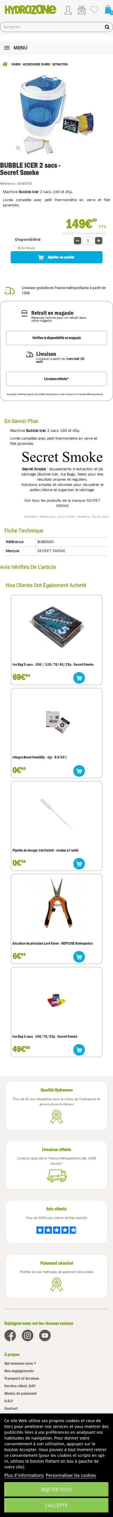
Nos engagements (19, 1370)
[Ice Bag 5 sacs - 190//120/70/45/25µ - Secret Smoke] (56, 628)
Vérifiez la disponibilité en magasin (56, 337)
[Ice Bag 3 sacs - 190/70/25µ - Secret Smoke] (56, 1000)
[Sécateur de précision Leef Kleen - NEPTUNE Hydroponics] (56, 907)
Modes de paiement (20, 1393)
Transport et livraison (21, 1378)
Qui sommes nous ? (20, 1363)
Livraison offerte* (56, 378)
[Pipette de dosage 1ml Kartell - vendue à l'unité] (56, 814)
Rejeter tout (56, 1489)
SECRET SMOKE (51, 550)
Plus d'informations (24, 1475)
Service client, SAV (19, 1385)
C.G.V (8, 1400)
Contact (11, 1408)
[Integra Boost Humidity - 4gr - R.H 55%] (56, 721)
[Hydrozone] (30, 9)
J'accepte (56, 1505)
